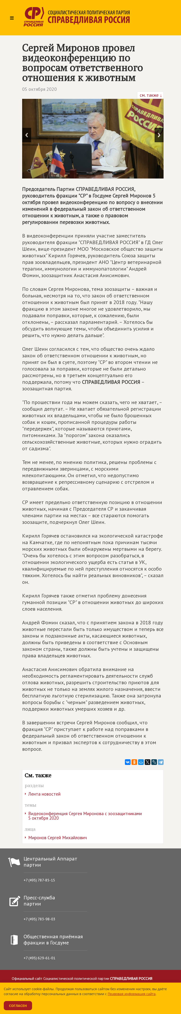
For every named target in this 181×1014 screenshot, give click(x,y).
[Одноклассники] (134, 762)
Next (159, 135)
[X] (147, 762)
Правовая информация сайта (132, 994)
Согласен (18, 1005)
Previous (26, 135)
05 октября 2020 (39, 89)
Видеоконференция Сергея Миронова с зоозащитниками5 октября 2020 (85, 816)
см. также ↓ (150, 95)
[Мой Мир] (141, 762)
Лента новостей (44, 794)
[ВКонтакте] (128, 762)
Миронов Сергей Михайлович (57, 837)
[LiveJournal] (154, 762)
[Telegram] (161, 762)
